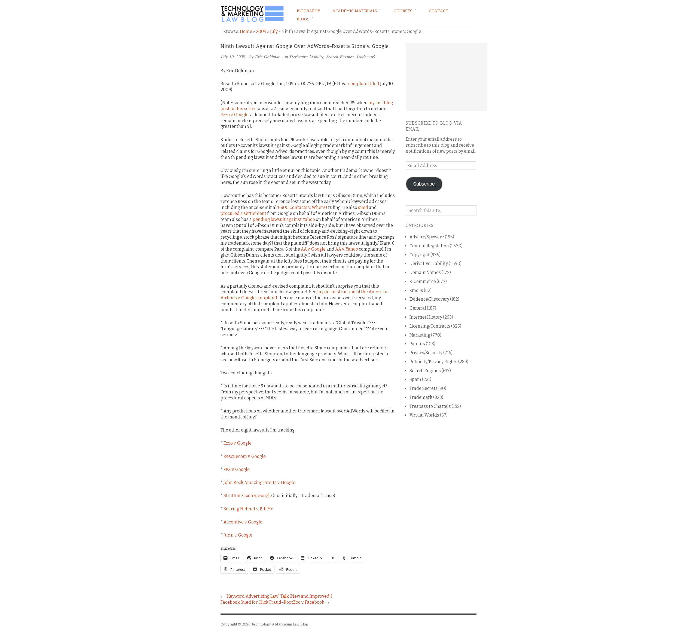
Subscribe (424, 184)
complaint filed (363, 83)
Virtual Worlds (424, 415)
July (274, 31)
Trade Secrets (423, 388)
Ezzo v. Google (235, 114)
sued (363, 207)
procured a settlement (243, 213)
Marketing (419, 335)
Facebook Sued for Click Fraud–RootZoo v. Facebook (272, 602)
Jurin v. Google (238, 535)
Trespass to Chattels (430, 406)
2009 (261, 31)
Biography (308, 10)
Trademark (365, 56)
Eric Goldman (267, 56)
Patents (417, 343)
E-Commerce (422, 281)
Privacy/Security (425, 352)
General (417, 308)
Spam (415, 379)
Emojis (416, 290)
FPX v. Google (237, 469)
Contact (438, 10)
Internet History (425, 317)
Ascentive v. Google (243, 522)
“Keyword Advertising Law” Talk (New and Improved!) (279, 596)
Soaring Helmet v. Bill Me (248, 508)
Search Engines (340, 56)
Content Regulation (429, 245)
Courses (403, 10)
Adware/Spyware (426, 236)
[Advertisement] (446, 77)
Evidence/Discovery (429, 299)
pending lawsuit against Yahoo (284, 219)
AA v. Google (313, 249)
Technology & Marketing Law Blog (279, 624)
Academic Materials (354, 10)
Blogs (303, 19)
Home (246, 31)
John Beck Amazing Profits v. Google (259, 482)
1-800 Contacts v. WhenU (302, 207)
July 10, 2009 (233, 56)
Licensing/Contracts (429, 326)
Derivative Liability (306, 56)
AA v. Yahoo (346, 249)
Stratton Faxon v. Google (248, 495)
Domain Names (425, 272)
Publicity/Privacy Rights (433, 361)
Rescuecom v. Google (245, 456)
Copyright (419, 254)
